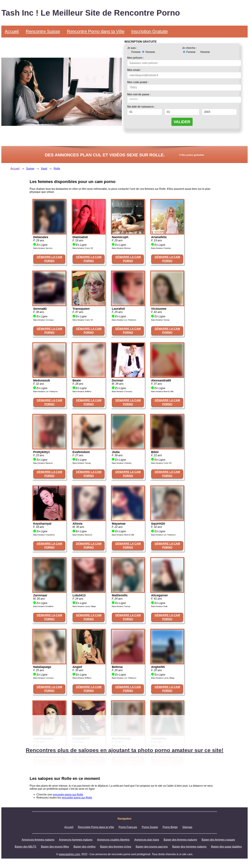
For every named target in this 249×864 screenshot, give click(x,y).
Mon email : (134, 70)
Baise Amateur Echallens (43, 606)
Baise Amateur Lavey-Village (84, 606)
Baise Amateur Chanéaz (161, 248)
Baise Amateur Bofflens (81, 391)
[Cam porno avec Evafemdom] (88, 447)
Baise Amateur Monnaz (121, 248)
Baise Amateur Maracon (43, 463)
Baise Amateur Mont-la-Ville (162, 391)
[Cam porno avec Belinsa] (128, 662)
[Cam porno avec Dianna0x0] (88, 232)
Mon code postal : (137, 82)
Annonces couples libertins (113, 839)
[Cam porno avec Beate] (88, 376)
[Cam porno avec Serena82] (49, 304)
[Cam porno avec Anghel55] (167, 662)
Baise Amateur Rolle (159, 606)
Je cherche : (189, 47)
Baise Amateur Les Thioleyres (124, 320)
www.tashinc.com (69, 854)
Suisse (30, 168)
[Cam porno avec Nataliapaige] (49, 662)
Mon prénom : (135, 57)
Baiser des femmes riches (115, 846)
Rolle (57, 168)
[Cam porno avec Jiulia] (128, 447)
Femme (136, 52)
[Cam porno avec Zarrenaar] (49, 591)
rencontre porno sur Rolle (68, 794)
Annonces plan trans (146, 839)
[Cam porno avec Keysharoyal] (49, 519)
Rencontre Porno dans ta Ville (95, 31)
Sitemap (187, 827)
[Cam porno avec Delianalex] (49, 232)
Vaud (44, 168)
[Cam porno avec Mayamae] (128, 519)
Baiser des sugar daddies (226, 846)
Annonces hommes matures (75, 839)
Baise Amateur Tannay (160, 320)
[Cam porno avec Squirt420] (167, 519)
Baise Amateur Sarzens (43, 248)
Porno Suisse (150, 827)
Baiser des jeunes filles (55, 846)
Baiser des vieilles (85, 846)
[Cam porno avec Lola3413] (88, 591)
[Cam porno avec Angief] (88, 662)
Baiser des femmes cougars (218, 839)
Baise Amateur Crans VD (82, 248)
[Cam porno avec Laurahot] (128, 304)
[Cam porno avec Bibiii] (167, 447)
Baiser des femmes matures (180, 839)
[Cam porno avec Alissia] (88, 519)
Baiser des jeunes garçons (152, 846)
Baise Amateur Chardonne (44, 535)
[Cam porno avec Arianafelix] (167, 232)
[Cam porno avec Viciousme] (167, 304)
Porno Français (128, 827)
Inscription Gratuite (149, 31)
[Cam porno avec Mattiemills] (128, 591)
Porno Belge (170, 827)
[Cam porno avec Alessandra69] (167, 376)
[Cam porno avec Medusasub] (49, 376)
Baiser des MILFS (25, 846)
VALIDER (182, 122)
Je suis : (132, 47)
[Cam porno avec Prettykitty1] (49, 447)
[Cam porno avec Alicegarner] (167, 591)
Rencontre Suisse (43, 31)
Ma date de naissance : (141, 106)
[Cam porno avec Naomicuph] (128, 232)
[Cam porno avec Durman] (128, 376)
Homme (150, 52)
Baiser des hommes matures (189, 846)
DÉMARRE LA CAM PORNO (49, 259)
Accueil (12, 31)
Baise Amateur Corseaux (43, 320)
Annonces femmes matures (38, 839)
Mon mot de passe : (139, 94)
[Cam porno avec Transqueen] (88, 304)
